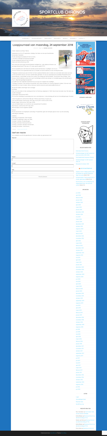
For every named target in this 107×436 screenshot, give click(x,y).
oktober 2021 (79, 250)
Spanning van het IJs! (88, 428)
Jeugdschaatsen (36, 38)
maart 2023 (79, 231)
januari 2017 (79, 372)
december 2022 (80, 236)
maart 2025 (79, 207)
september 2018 (80, 324)
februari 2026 (79, 197)
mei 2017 (78, 363)
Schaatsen (25, 38)
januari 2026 (79, 200)
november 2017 (80, 348)
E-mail (14, 163)
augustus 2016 (79, 384)
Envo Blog (63, 433)
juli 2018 (78, 329)
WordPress (53, 433)
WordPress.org (80, 404)
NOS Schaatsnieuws (86, 168)
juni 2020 (78, 279)
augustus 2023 (79, 228)
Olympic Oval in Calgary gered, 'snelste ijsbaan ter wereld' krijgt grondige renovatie (85, 173)
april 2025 (78, 204)
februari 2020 (79, 288)
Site (13, 169)
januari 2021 (79, 264)
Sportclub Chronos (62, 12)
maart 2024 (79, 219)
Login (77, 397)
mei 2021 (78, 257)
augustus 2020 (79, 276)
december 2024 (80, 212)
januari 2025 (79, 209)
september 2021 (80, 252)
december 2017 (80, 346)
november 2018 (80, 319)
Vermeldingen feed (81, 399)
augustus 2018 (79, 327)
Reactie (14, 137)
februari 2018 (79, 341)
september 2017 (80, 353)
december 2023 (80, 224)
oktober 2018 (79, 322)
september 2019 (80, 300)
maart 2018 (79, 339)
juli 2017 (78, 358)
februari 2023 (79, 233)
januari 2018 (79, 343)
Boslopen (57, 38)
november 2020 (80, 269)
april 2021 (78, 260)
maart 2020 (79, 286)
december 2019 (80, 293)
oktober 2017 (79, 351)
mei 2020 (78, 281)
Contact (81, 38)
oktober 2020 (79, 272)
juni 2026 (78, 193)
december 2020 (80, 267)
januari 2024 (79, 221)
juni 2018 (78, 331)
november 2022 (80, 238)
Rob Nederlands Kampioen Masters (85, 157)
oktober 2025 (79, 202)
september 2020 (80, 274)
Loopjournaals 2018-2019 (22, 129)
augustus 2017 (79, 355)
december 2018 (80, 317)
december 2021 (80, 248)
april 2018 (78, 336)
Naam (14, 156)
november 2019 (80, 295)
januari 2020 (79, 291)
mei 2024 (78, 216)
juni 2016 (78, 389)
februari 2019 (79, 312)
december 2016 (80, 375)
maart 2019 (79, 310)
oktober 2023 (79, 226)
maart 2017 (79, 367)
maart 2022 (79, 243)
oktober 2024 (79, 214)
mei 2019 (78, 305)
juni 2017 (78, 360)
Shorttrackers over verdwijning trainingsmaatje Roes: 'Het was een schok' (85, 183)
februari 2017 (79, 370)
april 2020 (78, 284)
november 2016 (80, 377)
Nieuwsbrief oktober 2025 (82, 164)
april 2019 (78, 307)
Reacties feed (79, 401)
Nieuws (65, 38)
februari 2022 (79, 245)
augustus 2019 (79, 303)
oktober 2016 (79, 379)
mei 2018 (78, 334)
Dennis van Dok (48, 48)
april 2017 (78, 365)
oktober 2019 (79, 298)
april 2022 (78, 240)
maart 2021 (79, 262)
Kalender (73, 38)
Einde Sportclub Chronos (82, 151)
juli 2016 (78, 387)
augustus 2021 (79, 255)
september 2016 (80, 382)
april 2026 (78, 195)
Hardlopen (47, 38)
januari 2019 (79, 315)
